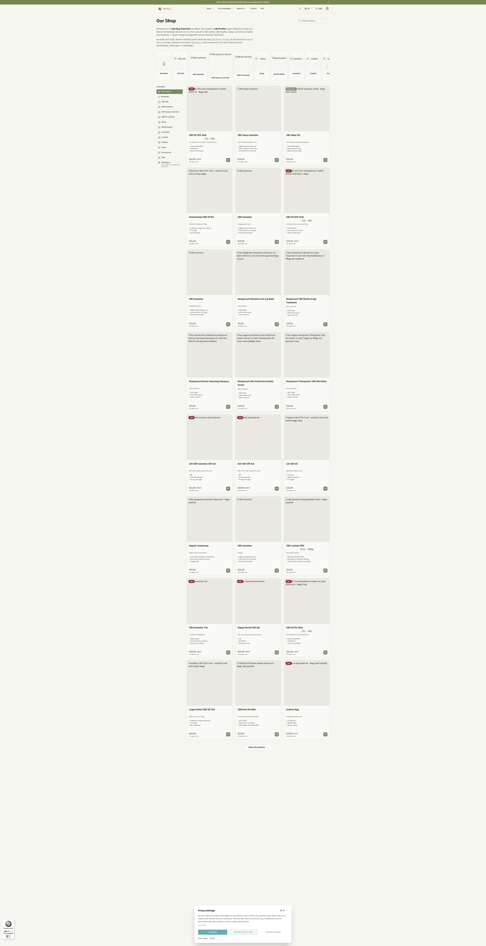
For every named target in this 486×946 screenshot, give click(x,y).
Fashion (164, 142)
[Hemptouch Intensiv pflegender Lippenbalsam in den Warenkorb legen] (277, 324)
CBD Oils (164, 102)
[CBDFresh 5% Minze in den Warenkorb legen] (277, 734)
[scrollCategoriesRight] (327, 66)
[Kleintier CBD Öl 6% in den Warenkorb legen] (228, 242)
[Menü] (12, 920)
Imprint (212, 938)
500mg (302, 549)
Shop (209, 8)
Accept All (213, 932)
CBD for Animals (168, 117)
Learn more (202, 925)
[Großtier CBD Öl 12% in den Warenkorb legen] (228, 734)
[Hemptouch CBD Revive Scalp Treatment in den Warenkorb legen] (325, 324)
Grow (163, 147)
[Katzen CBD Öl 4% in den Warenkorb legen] (325, 489)
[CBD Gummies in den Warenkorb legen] (277, 242)
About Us (240, 8)
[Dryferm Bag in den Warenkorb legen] (325, 734)
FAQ (262, 8)
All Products (166, 92)
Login (320, 8)
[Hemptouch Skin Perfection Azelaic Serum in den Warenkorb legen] (277, 407)
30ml (212, 139)
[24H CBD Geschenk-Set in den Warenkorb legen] (277, 489)
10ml (206, 139)
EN (308, 8)
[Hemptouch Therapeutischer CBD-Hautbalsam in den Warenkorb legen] (325, 407)
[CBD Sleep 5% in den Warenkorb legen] (325, 160)
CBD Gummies (167, 107)
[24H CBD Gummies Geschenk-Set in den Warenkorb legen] (228, 489)
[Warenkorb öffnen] (327, 8)
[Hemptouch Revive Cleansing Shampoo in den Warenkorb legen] (228, 407)
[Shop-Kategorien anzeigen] (212, 8)
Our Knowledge (224, 8)
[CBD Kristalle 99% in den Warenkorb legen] (325, 571)
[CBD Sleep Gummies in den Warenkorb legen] (277, 160)
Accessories (166, 152)
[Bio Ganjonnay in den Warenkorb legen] (228, 571)
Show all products (256, 747)
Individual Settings (273, 932)
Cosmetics (165, 132)
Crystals (164, 137)
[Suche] (300, 9)
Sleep (163, 122)
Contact (253, 8)
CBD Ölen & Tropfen (220, 39)
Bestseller (165, 97)
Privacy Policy (203, 938)
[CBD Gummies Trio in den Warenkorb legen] (228, 652)
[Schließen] (328, 2)
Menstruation (166, 127)
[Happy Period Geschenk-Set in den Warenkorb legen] (277, 652)
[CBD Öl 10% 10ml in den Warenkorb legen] (228, 160)
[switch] (8, 936)
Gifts (163, 157)
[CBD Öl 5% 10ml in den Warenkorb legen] (325, 652)
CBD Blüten (196, 42)
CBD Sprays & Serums (170, 112)
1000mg (310, 549)
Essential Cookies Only (243, 932)
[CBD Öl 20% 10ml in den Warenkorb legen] (325, 242)
